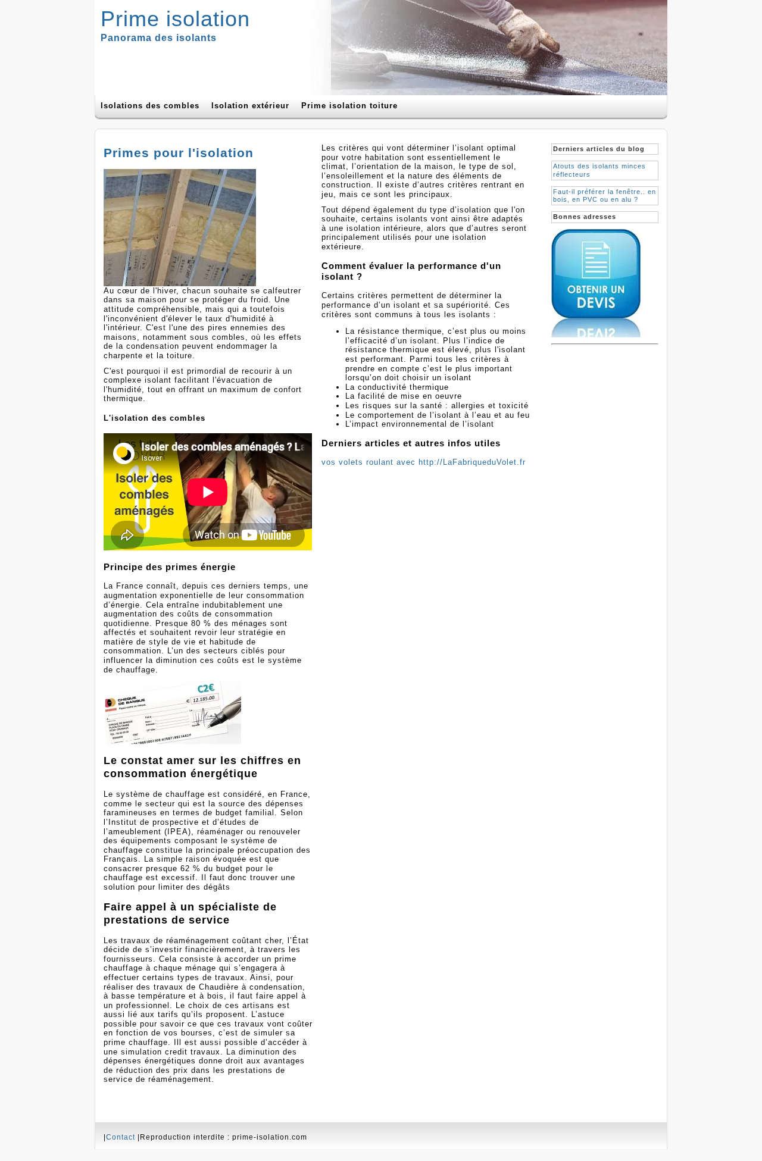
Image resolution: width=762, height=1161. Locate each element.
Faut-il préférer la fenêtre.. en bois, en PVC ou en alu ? (604, 195)
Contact (120, 1137)
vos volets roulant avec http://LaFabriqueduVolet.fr (423, 462)
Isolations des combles (150, 105)
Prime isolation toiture (349, 105)
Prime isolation (175, 19)
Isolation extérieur (250, 105)
